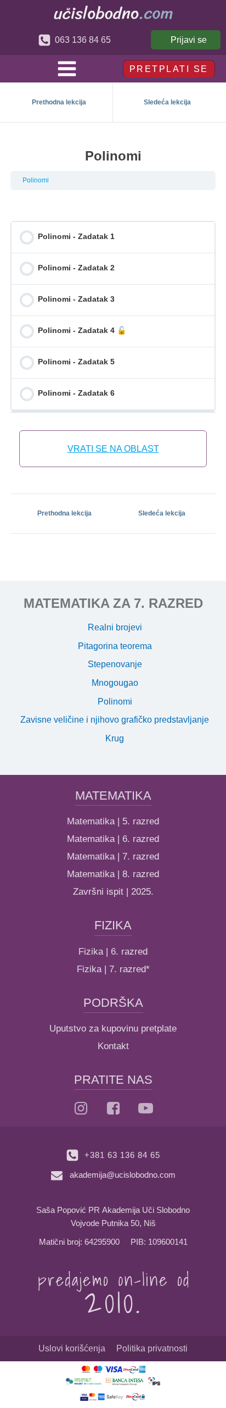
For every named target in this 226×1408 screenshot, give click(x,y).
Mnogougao (115, 683)
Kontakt (113, 1046)
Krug (114, 738)
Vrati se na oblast (113, 448)
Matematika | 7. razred (113, 856)
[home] (113, 12)
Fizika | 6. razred (113, 951)
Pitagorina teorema (115, 646)
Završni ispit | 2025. (113, 891)
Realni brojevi (115, 627)
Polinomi (35, 180)
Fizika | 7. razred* (113, 969)
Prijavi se (189, 40)
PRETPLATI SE (168, 69)
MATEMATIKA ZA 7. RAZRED (113, 603)
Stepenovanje (115, 664)
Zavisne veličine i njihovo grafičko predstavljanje (114, 719)
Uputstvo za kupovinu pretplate (113, 1028)
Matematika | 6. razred (113, 839)
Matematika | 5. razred (113, 821)
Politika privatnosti (152, 1348)
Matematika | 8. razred (113, 874)
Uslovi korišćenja (71, 1348)
